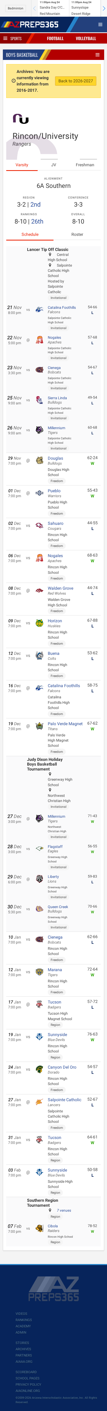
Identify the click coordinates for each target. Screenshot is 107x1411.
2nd (35, 204)
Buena (53, 656)
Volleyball (86, 38)
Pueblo (54, 493)
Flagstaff (55, 849)
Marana (55, 972)
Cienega (54, 370)
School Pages (27, 1378)
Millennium (56, 430)
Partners (24, 1355)
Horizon (55, 623)
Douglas (55, 461)
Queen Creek (58, 909)
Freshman (85, 164)
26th (37, 221)
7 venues (64, 1210)
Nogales (55, 339)
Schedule (30, 234)
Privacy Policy (28, 1385)
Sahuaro (55, 526)
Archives (23, 1349)
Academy (23, 1326)
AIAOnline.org (28, 1391)
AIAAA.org (24, 1362)
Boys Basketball (22, 54)
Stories (22, 1343)
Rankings (24, 1320)
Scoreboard (26, 1372)
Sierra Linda (57, 400)
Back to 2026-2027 (75, 80)
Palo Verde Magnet (65, 726)
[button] (104, 8)
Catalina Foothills (62, 309)
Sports (16, 38)
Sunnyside (57, 1037)
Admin (21, 1332)
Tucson (54, 1004)
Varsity (22, 164)
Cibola (53, 1228)
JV (53, 164)
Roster (77, 234)
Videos (21, 1314)
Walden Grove (60, 591)
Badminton (15, 8)
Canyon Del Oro (62, 1070)
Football (55, 38)
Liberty (53, 878)
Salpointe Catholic (64, 1102)
